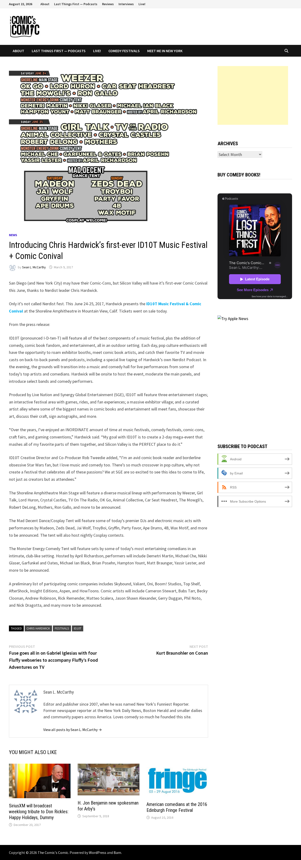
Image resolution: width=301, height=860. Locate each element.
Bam (117, 852)
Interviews (126, 4)
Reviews (108, 4)
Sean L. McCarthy (34, 267)
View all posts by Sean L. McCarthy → (72, 729)
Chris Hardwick (38, 628)
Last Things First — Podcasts (75, 4)
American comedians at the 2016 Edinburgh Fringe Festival (177, 807)
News (13, 235)
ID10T (77, 628)
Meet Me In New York (164, 50)
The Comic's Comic (53, 852)
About (44, 4)
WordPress (97, 852)
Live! (142, 4)
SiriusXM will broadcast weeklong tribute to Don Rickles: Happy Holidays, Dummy (38, 811)
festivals (62, 628)
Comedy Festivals (124, 50)
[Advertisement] (253, 95)
